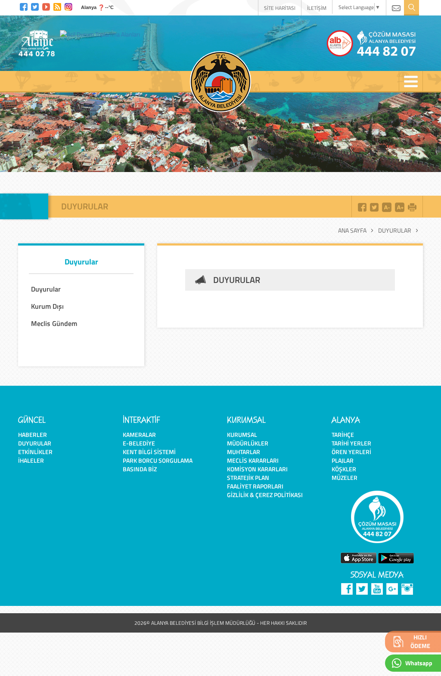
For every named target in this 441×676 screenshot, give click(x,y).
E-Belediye (139, 443)
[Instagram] (68, 5)
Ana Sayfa (352, 230)
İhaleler (31, 460)
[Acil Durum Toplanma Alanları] (102, 34)
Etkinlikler (35, 451)
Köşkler (344, 468)
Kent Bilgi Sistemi (149, 451)
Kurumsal (242, 434)
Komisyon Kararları (257, 468)
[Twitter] (35, 5)
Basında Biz (140, 468)
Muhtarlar (243, 451)
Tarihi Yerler (351, 443)
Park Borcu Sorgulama (158, 460)
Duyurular (394, 230)
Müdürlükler (247, 443)
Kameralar (139, 434)
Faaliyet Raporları (255, 486)
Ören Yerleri (351, 451)
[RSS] (57, 5)
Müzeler (344, 477)
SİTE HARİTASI (279, 8)
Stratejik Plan (248, 477)
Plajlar (343, 460)
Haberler (32, 434)
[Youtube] (46, 5)
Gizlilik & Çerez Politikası (265, 494)
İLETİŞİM (316, 8)
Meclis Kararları (253, 460)
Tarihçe (343, 434)
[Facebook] (24, 5)
